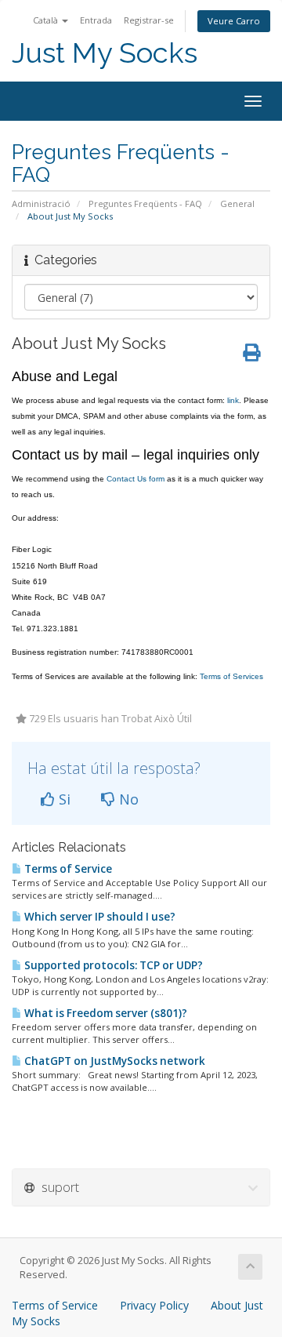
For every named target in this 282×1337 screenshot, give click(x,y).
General (237, 203)
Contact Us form (135, 478)
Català (46, 20)
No (127, 799)
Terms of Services (231, 676)
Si (62, 799)
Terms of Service (67, 869)
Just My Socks (104, 53)
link (233, 400)
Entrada (96, 20)
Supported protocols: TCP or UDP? (112, 965)
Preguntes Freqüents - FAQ (145, 203)
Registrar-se (149, 20)
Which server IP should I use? (98, 917)
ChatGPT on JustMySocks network (113, 1061)
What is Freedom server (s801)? (104, 1013)
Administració (41, 203)
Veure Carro (234, 21)
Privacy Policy (154, 1305)
